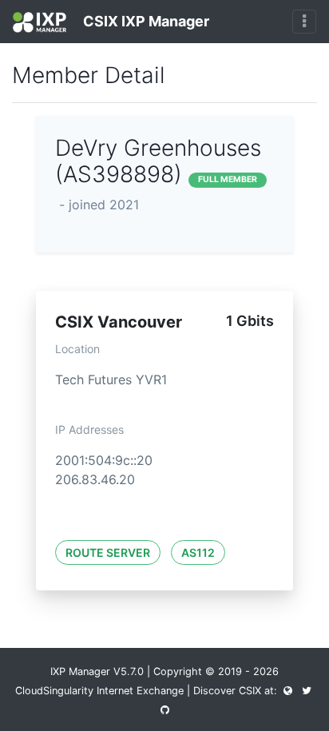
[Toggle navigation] (304, 22)
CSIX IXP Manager (144, 21)
